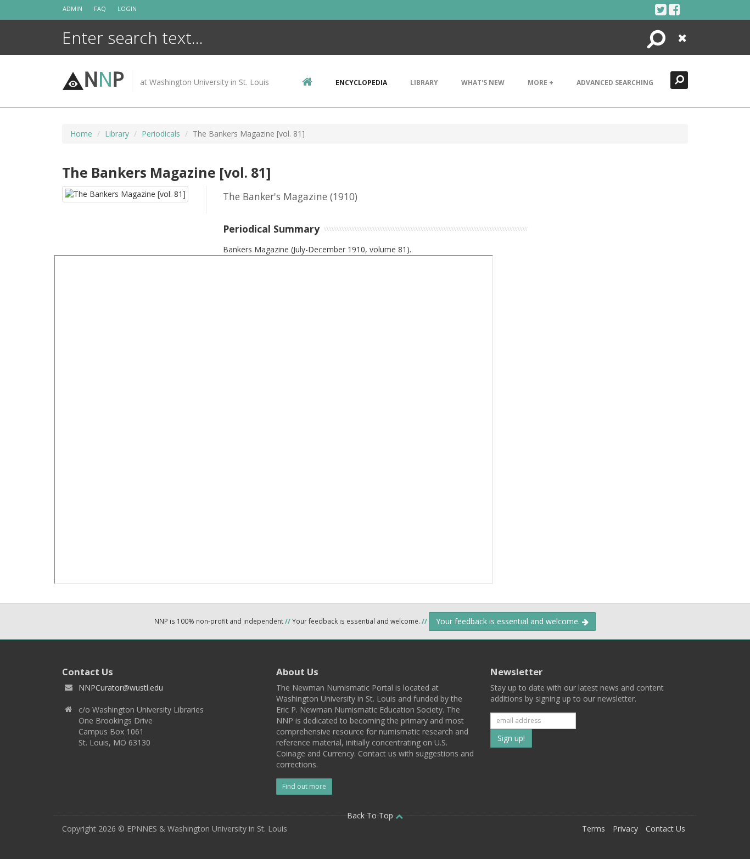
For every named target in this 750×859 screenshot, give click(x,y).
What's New (483, 82)
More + (540, 82)
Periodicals (161, 133)
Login (127, 8)
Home (81, 133)
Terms (593, 828)
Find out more (304, 786)
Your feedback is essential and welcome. (509, 621)
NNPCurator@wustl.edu (121, 687)
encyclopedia (361, 82)
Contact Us (665, 828)
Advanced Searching (615, 82)
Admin (72, 8)
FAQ (100, 8)
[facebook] (674, 9)
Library (424, 82)
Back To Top (371, 815)
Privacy (625, 828)
